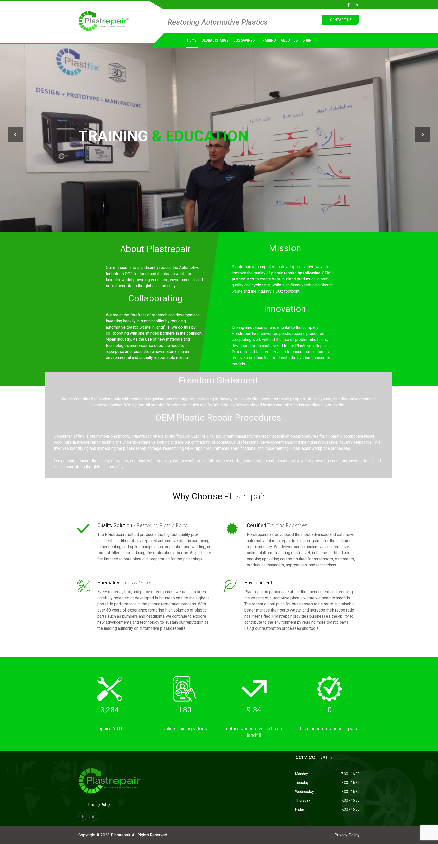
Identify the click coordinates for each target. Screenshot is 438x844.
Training (268, 40)
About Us (289, 40)
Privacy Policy (99, 805)
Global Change (215, 40)
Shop (307, 40)
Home (191, 40)
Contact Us (340, 19)
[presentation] (15, 134)
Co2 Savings (244, 40)
